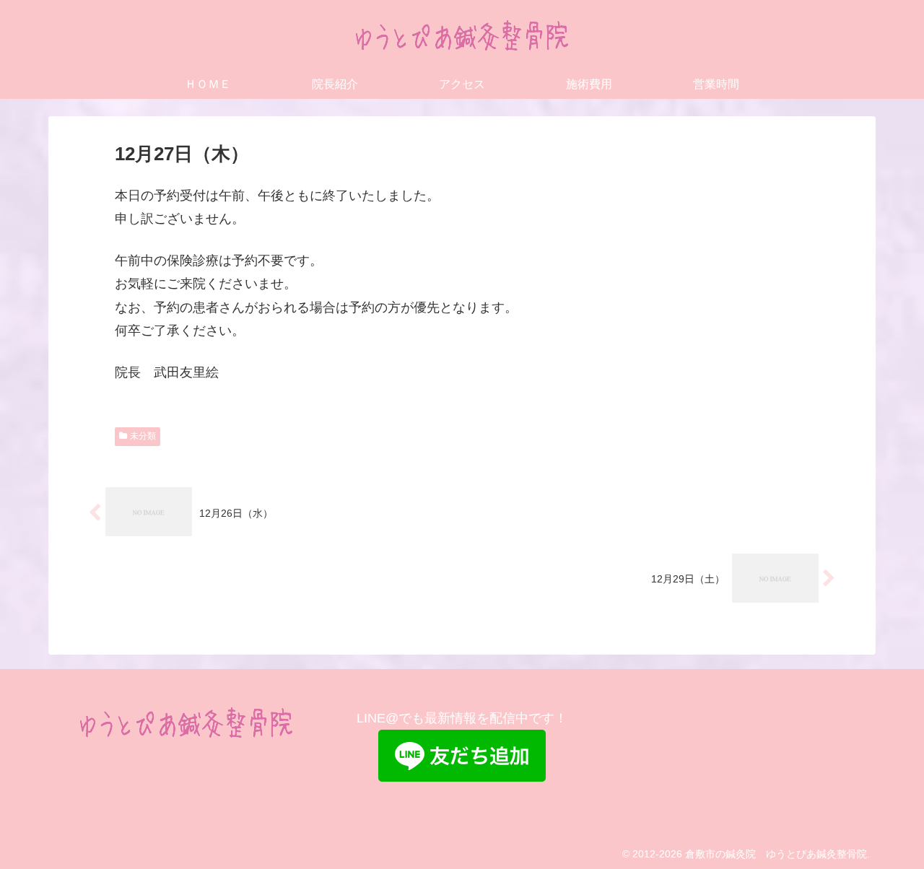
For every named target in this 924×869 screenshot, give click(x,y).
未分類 (143, 436)
